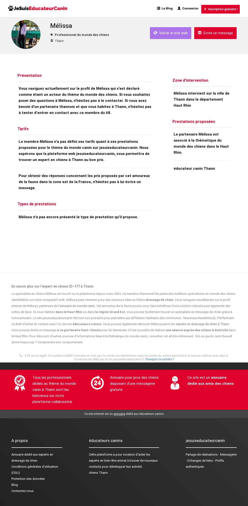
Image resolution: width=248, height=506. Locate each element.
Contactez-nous (22, 491)
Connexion (189, 8)
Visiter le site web (172, 33)
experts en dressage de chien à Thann (202, 324)
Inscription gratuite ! (222, 9)
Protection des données (28, 479)
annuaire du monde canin (77, 306)
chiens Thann (98, 472)
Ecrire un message (217, 33)
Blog (14, 485)
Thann (59, 41)
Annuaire (17, 454)
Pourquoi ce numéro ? (160, 359)
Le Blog (166, 8)
